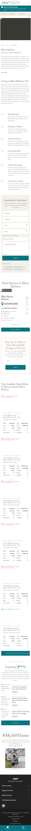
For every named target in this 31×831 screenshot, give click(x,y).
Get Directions (27, 304)
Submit (15, 258)
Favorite (27, 309)
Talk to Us (27, 313)
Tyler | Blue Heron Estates (10, 462)
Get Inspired (15, 722)
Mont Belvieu (6, 311)
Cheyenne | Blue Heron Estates (11, 632)
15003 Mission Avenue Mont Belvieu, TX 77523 (12, 544)
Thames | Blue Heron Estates (11, 590)
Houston (7, 45)
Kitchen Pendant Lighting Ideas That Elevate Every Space (15, 701)
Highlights (12, 14)
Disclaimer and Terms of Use (15, 816)
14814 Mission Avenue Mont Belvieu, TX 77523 (12, 502)
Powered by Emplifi (16, 769)
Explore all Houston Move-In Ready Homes (17, 653)
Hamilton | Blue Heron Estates (11, 505)
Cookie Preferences (15, 823)
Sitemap (15, 821)
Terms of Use (18, 266)
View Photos (8, 290)
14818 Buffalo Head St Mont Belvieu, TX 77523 (12, 629)
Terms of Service (18, 269)
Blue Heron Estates (7, 298)
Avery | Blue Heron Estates (10, 547)
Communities (21, 14)
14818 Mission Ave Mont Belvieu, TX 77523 (12, 416)
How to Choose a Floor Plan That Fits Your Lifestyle (15, 713)
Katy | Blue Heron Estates (10, 419)
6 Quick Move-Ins (15, 324)
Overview (3, 14)
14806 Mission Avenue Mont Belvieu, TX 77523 (12, 587)
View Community (15, 329)
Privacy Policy (10, 266)
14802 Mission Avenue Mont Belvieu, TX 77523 (12, 459)
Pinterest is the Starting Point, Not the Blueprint (15, 688)
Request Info (27, 299)
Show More (4, 72)
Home (2, 45)
